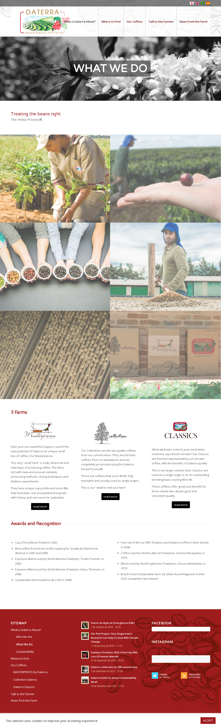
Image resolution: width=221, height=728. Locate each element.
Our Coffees (19, 665)
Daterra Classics (24, 687)
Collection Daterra (25, 680)
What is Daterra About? (26, 630)
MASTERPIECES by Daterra (30, 672)
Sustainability (25, 652)
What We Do (24, 644)
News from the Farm (24, 700)
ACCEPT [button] (208, 720)
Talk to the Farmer (22, 694)
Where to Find (20, 658)
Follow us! (181, 659)
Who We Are (24, 637)
